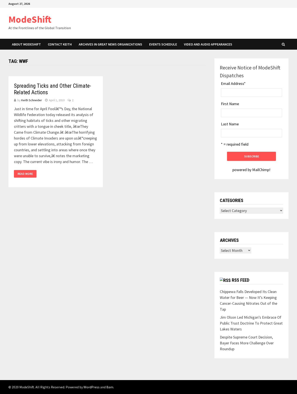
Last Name (230, 123)
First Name (230, 103)
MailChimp (260, 169)
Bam (109, 387)
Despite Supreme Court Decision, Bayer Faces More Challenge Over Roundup (247, 343)
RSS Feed (240, 280)
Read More (25, 174)
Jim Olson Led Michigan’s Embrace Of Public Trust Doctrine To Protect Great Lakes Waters (251, 323)
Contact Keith (60, 44)
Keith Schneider (31, 100)
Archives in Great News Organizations (110, 44)
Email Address (233, 83)
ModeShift (29, 19)
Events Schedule (163, 44)
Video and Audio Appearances (208, 44)
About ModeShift (26, 44)
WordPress (91, 387)
